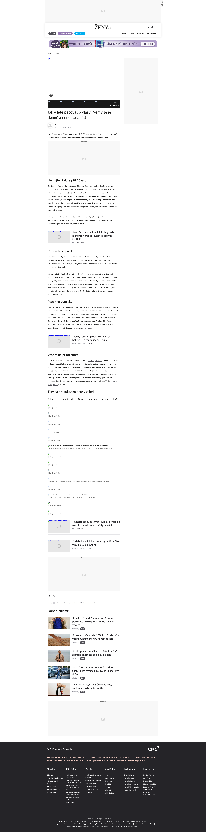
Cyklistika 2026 (109, 793)
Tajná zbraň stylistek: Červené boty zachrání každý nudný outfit (92, 686)
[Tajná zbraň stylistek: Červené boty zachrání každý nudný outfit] (59, 689)
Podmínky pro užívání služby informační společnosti (94, 824)
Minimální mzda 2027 (150, 784)
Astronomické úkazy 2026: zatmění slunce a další (73, 787)
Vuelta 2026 (142, 761)
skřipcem (88, 328)
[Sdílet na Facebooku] (49, 596)
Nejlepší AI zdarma (129, 781)
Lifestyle (140, 33)
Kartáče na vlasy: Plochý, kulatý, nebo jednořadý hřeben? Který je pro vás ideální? (93, 236)
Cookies (138, 824)
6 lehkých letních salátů (73, 803)
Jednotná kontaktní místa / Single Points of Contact (94, 826)
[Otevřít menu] (156, 27)
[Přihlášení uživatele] (147, 27)
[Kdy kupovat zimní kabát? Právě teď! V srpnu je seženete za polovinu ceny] (59, 656)
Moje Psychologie (53, 757)
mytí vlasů (60, 189)
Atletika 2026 (109, 790)
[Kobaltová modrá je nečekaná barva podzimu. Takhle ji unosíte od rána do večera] (59, 623)
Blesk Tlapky (66, 757)
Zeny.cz (50, 53)
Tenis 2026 (108, 784)
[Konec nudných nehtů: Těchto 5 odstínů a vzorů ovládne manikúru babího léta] (59, 640)
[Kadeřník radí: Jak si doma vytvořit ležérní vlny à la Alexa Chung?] (59, 546)
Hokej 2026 (108, 781)
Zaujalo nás (151, 33)
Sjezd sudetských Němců (93, 780)
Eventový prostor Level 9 (95, 761)
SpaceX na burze (129, 775)
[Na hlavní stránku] (103, 27)
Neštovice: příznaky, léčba (55, 778)
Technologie (129, 769)
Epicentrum (50, 775)
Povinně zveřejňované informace (130, 826)
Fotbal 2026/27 (109, 778)
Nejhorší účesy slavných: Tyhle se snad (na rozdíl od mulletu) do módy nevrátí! (96, 524)
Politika (88, 769)
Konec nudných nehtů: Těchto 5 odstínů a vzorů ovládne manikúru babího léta (95, 637)
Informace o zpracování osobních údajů (122, 824)
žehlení (91, 360)
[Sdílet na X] (54, 596)
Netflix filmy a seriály (130, 790)
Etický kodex (115, 826)
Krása (132, 33)
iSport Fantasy (91, 757)
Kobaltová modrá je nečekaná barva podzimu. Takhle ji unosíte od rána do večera (93, 621)
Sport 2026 (110, 769)
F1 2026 (107, 787)
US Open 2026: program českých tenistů (121, 761)
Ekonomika (148, 769)
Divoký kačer (89, 792)
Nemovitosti (124, 757)
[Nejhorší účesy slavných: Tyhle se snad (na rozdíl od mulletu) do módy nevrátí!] (59, 526)
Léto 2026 (71, 769)
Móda (124, 33)
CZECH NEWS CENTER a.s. (111, 819)
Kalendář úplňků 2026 (53, 789)
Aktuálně (51, 769)
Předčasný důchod (148, 775)
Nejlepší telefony (129, 778)
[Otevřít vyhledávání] (152, 27)
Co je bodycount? (52, 792)
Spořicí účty (146, 778)
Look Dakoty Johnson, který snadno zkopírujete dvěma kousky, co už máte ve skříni (95, 671)
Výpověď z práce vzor (91, 789)
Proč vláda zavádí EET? (92, 783)
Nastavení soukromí (148, 824)
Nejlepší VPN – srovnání (131, 787)
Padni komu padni (90, 786)
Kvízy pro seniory (52, 786)
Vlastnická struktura (72, 826)
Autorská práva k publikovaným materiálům (64, 824)
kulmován (98, 360)
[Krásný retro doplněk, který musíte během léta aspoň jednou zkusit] (59, 341)
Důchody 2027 (148, 781)
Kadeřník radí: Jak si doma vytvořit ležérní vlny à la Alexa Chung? (96, 543)
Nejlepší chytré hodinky (131, 784)
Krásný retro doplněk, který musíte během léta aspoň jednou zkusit (92, 338)
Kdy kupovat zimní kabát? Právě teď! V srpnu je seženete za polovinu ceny (94, 653)
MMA (106, 775)
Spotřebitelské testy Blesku (108, 757)
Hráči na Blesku (78, 757)
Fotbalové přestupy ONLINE (73, 761)
